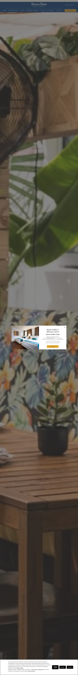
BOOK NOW (52, 346)
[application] (39, 667)
